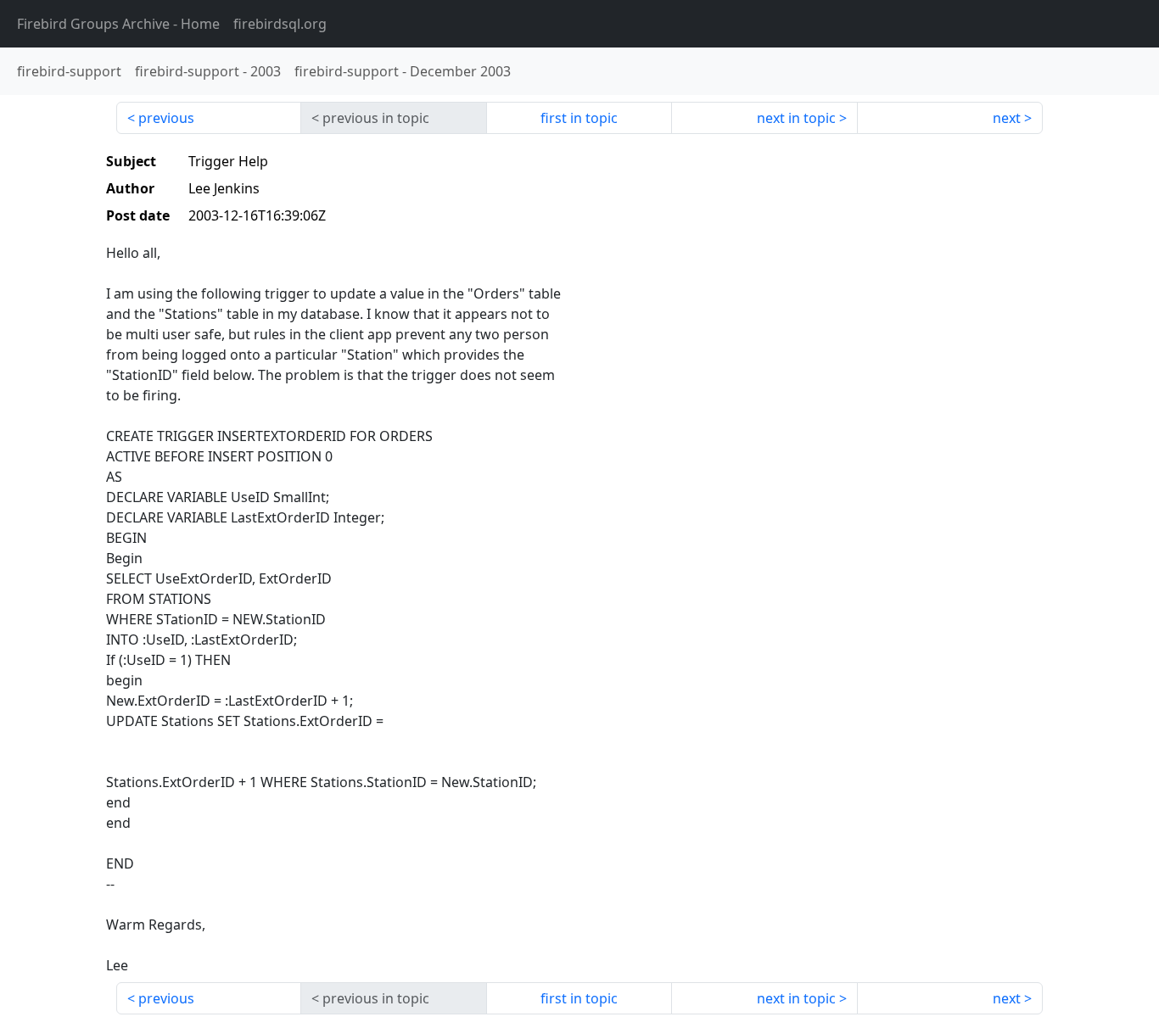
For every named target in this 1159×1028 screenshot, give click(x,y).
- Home (118, 23)
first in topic (579, 118)
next (1007, 118)
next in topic (796, 118)
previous (166, 118)
